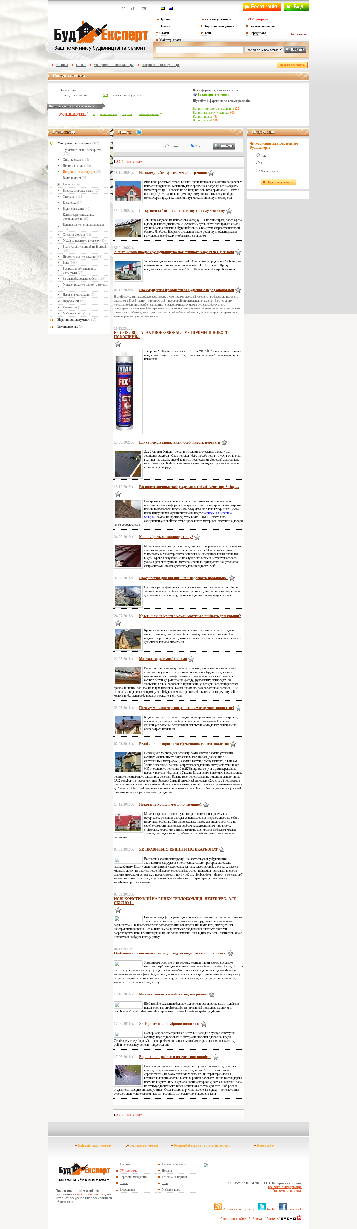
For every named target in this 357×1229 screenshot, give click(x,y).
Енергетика (73, 307)
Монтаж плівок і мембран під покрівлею (173, 994)
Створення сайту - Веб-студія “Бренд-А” (250, 1219)
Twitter (271, 1209)
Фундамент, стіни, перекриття (82, 152)
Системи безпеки (77, 234)
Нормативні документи (76, 320)
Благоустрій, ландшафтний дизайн (85, 248)
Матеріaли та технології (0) (114, 65)
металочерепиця (108, 114)
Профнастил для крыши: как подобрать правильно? (183, 578)
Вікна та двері (75, 178)
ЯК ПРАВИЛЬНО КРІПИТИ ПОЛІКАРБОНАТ (178, 849)
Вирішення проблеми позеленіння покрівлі (175, 1057)
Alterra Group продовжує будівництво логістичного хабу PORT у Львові (174, 252)
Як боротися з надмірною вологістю (169, 1024)
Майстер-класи (170, 40)
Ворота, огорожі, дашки (81, 190)
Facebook (294, 1209)
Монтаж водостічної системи (163, 659)
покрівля (127, 114)
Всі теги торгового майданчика (213, 108)
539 (105, 95)
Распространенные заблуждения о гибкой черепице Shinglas (189, 487)
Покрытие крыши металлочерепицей (170, 804)
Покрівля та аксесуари (82, 172)
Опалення (73, 196)
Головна (62, 65)
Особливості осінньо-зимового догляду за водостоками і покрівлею (170, 953)
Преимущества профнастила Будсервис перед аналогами (186, 290)
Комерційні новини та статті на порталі (202, 1145)
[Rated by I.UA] (214, 1170)
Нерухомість (74, 301)
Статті (164, 33)
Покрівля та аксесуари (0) (161, 65)
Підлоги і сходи (77, 166)
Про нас (165, 19)
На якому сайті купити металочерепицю (173, 173)
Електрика (72, 202)
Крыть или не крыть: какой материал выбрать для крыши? (190, 616)
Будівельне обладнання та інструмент (79, 270)
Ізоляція (71, 184)
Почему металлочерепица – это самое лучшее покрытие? (186, 708)
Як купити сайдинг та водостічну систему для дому (182, 211)
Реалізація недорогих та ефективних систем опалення (184, 744)
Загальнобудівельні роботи (84, 278)
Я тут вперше (270, 171)
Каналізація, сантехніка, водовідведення (78, 216)
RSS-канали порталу (238, 1209)
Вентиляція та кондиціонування (83, 226)
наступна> (134, 162)
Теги (207, 33)
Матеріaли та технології (78, 143)
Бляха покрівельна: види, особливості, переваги (179, 442)
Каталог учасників (217, 19)
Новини (164, 26)
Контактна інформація (285, 1187)
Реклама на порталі (263, 26)
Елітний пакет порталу (94, 1145)
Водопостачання (76, 209)
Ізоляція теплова (213, 94)
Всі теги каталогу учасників (211, 112)
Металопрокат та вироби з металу (85, 286)
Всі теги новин (203, 116)
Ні (262, 163)
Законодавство (70, 326)
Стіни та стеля (76, 160)
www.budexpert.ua (90, 1194)
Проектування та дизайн (82, 256)
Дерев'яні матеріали (79, 294)
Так (263, 155)
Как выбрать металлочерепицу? (166, 537)
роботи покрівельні (148, 114)
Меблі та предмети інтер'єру (84, 240)
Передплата (257, 33)
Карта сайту (266, 1145)
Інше (70, 262)
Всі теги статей (203, 120)
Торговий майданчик (219, 26)
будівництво (72, 113)
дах (93, 114)
